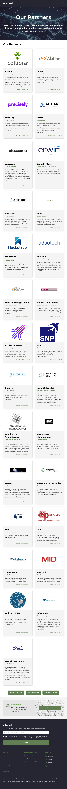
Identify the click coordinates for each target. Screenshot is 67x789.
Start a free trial (7, 759)
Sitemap (62, 778)
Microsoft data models (30, 762)
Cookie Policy (49, 778)
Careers (5, 768)
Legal (56, 778)
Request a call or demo (9, 762)
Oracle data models (29, 765)
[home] (8, 3)
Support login (7, 765)
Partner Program (33, 692)
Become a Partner (51, 692)
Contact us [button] (6, 771)
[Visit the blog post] (17, 58)
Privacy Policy (41, 778)
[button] (62, 3)
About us (5, 756)
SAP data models (29, 756)
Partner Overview (16, 692)
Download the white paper (50, 708)
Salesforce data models (31, 759)
